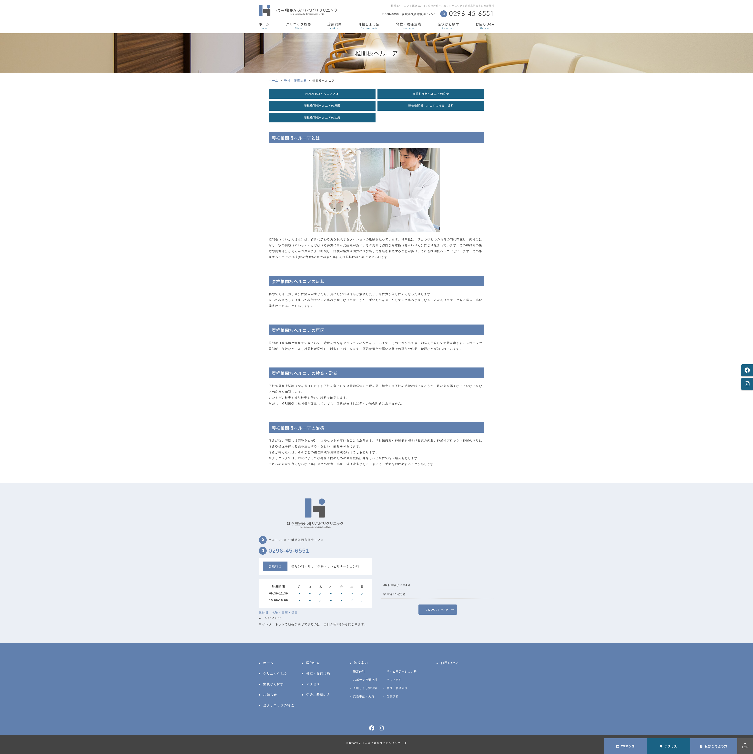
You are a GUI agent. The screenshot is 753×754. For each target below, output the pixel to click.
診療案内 (334, 25)
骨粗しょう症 (369, 25)
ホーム (264, 25)
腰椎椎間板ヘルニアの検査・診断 (431, 105)
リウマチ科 (394, 679)
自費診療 (393, 696)
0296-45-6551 (289, 550)
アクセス (671, 746)
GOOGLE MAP (437, 609)
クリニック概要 (298, 25)
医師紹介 (313, 663)
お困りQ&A (485, 25)
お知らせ (270, 694)
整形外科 (359, 671)
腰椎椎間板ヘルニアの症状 (431, 93)
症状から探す (448, 25)
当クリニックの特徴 (278, 705)
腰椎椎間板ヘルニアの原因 (322, 105)
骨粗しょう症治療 (365, 688)
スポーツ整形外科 (365, 679)
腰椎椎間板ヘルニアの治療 (322, 117)
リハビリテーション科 (402, 671)
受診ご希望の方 (716, 746)
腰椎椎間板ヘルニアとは (322, 93)
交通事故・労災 (363, 696)
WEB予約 (628, 746)
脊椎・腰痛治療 (408, 25)
